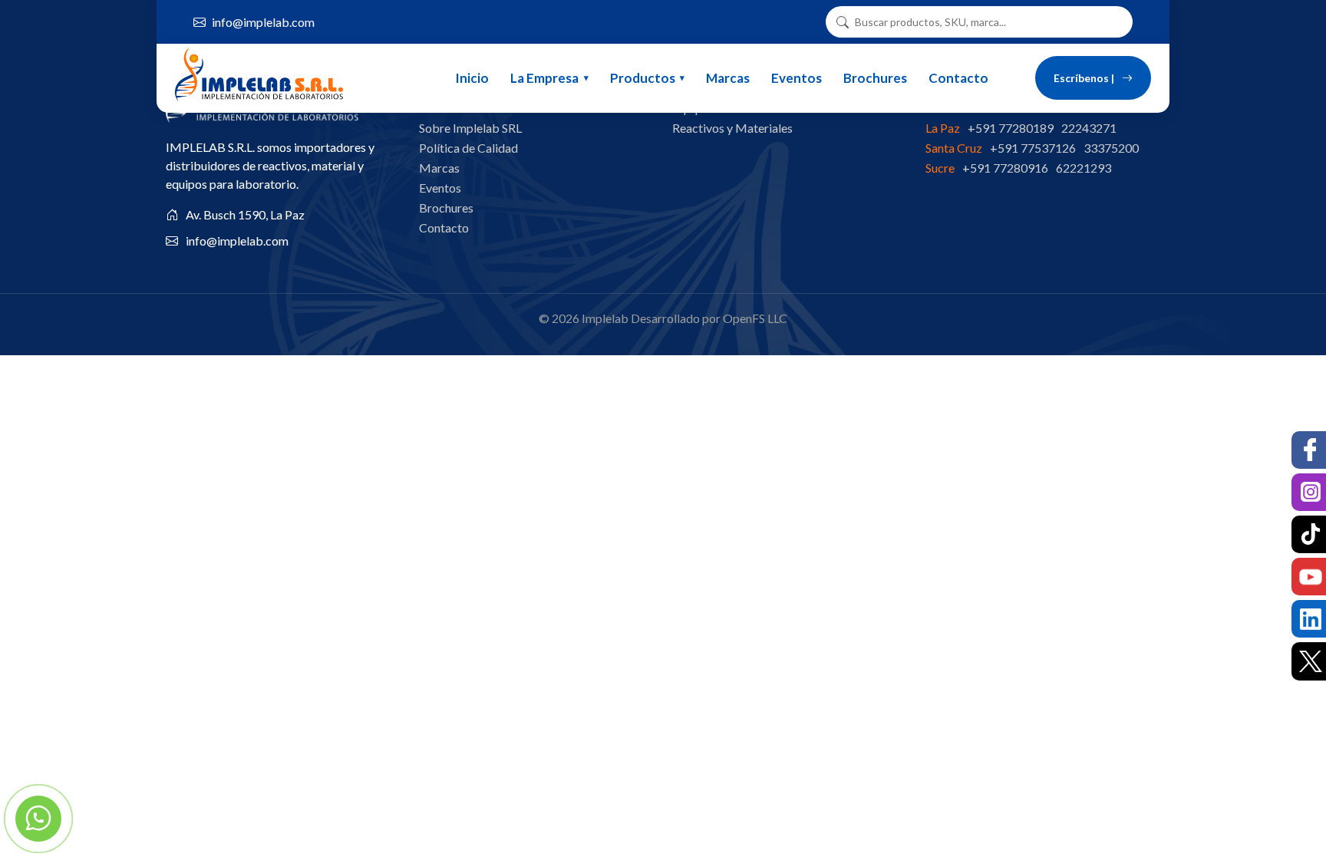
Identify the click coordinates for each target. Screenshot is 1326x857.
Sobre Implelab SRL (470, 127)
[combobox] (985, 22)
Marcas (728, 78)
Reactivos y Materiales (732, 127)
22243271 (1089, 127)
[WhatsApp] (38, 819)
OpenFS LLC (755, 318)
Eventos (796, 78)
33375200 (1111, 147)
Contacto (958, 78)
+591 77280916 (1005, 167)
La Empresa (544, 78)
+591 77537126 (1033, 147)
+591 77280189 (1011, 127)
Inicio (472, 78)
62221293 (1083, 167)
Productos (642, 78)
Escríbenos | (1084, 77)
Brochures (875, 78)
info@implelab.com (263, 22)
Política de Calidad (468, 147)
